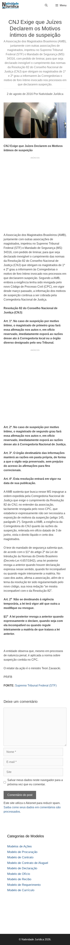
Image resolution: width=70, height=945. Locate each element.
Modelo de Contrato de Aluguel (27, 863)
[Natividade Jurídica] (10, 5)
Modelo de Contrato (20, 857)
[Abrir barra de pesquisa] (46, 5)
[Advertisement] (35, 194)
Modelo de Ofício (18, 874)
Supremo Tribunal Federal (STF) (36, 685)
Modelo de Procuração (22, 852)
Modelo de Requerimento (24, 885)
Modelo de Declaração (22, 868)
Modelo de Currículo (20, 890)
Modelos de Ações (19, 846)
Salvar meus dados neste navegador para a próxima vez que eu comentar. (35, 782)
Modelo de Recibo (19, 879)
